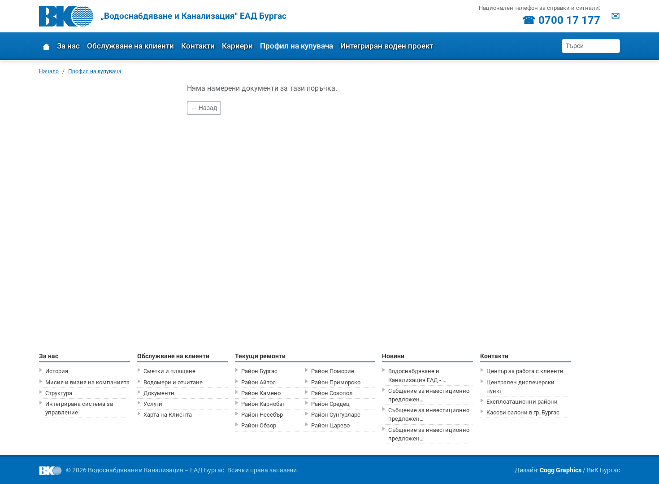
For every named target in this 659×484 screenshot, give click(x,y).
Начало (49, 71)
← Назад (204, 107)
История (56, 371)
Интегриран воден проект (386, 45)
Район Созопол (332, 393)
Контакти (198, 45)
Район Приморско (335, 382)
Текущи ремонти (260, 356)
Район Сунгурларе (335, 414)
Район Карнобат (263, 403)
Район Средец (330, 403)
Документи (158, 393)
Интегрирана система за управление (79, 408)
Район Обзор (258, 425)
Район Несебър (262, 414)
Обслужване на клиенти (130, 45)
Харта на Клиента (167, 414)
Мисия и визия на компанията (87, 382)
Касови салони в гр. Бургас (522, 412)
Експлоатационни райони (522, 401)
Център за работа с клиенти (525, 371)
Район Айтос (258, 382)
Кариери (237, 45)
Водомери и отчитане (173, 382)
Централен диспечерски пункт (520, 386)
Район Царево (330, 425)
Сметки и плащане (169, 371)
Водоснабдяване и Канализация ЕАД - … (417, 375)
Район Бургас (259, 371)
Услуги (152, 403)
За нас (68, 45)
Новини (393, 356)
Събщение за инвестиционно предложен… (428, 395)
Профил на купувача (296, 45)
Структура (58, 393)
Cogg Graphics (560, 470)
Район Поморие (332, 371)
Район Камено (261, 393)
